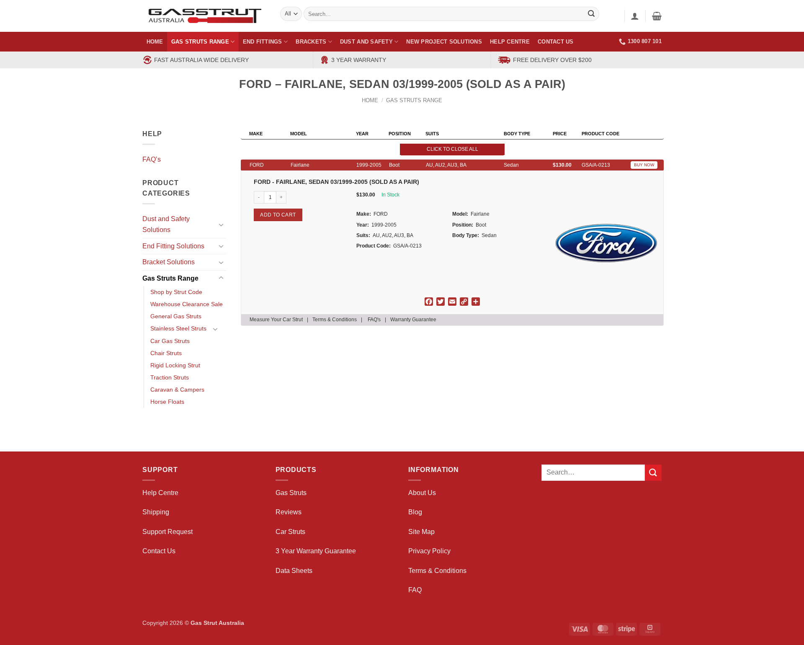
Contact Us (556, 42)
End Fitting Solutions (173, 246)
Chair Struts (166, 353)
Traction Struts (169, 377)
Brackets (311, 42)
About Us (422, 492)
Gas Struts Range (200, 42)
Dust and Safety (366, 42)
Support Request (167, 531)
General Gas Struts (175, 316)
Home (155, 42)
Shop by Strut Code (176, 292)
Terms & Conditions (334, 319)
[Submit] (653, 472)
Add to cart (278, 215)
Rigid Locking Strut (175, 365)
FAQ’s (151, 159)
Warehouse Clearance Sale (186, 304)
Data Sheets (294, 570)
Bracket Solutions (168, 262)
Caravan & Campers (177, 389)
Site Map (421, 531)
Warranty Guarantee (413, 319)
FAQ (415, 589)
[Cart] (657, 16)
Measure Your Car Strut (276, 319)
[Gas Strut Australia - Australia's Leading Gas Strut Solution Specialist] (205, 16)
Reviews (289, 512)
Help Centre (510, 42)
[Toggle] (221, 224)
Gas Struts (291, 492)
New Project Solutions (444, 42)
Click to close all (452, 149)
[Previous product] (654, 89)
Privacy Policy (429, 551)
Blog (415, 512)
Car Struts (290, 531)
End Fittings (262, 42)
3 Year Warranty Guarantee (316, 551)
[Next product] (638, 89)
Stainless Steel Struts (178, 328)
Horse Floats (167, 401)
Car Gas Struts (170, 341)
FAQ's (374, 319)
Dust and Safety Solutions (166, 224)
